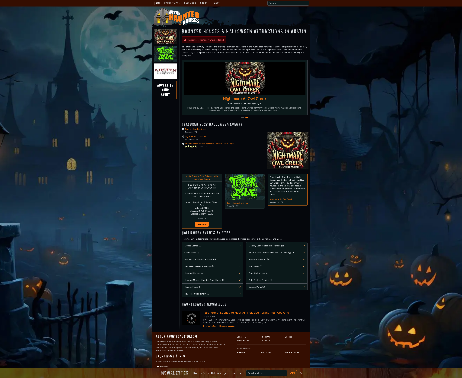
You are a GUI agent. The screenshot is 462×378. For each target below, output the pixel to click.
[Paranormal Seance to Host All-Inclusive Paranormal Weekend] (191, 318)
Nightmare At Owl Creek (196, 136)
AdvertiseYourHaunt (165, 89)
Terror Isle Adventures (195, 129)
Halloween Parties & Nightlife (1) (199, 266)
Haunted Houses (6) (193, 273)
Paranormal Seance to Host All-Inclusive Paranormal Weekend (246, 312)
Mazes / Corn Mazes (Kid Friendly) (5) (266, 246)
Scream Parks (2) (257, 287)
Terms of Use (243, 340)
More (217, 3)
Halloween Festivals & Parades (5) (200, 259)
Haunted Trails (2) (192, 287)
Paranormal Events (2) (259, 259)
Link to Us (265, 340)
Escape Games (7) (192, 246)
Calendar (190, 3)
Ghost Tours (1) (191, 252)
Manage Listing (292, 352)
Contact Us (242, 337)
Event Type (171, 3)
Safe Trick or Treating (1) (260, 280)
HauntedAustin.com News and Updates (219, 326)
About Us (265, 337)
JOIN (292, 373)
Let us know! (162, 366)
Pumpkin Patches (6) (258, 273)
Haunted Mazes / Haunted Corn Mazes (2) (204, 280)
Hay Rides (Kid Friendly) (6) (197, 294)
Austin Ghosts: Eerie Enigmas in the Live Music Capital (245, 98)
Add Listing (266, 352)
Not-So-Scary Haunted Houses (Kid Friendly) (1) (271, 252)
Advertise (241, 352)
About (204, 3)
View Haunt (201, 224)
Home (157, 3)
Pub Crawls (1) (255, 266)
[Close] (300, 372)
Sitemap (288, 337)
